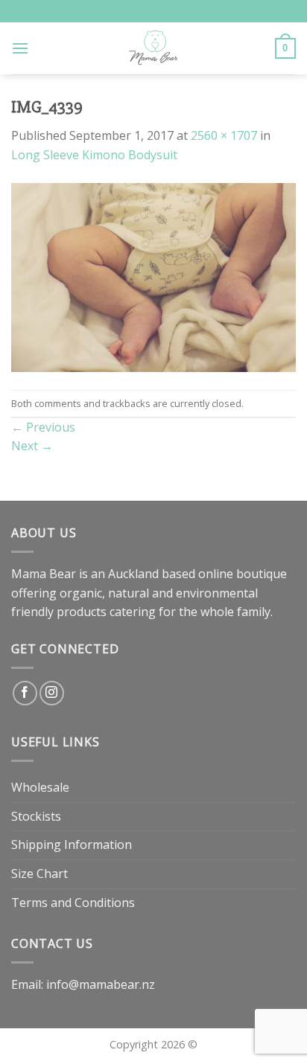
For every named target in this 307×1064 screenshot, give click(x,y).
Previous (43, 427)
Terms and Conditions (73, 902)
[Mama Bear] (154, 48)
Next (32, 446)
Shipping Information (71, 844)
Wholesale (40, 787)
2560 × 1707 (224, 135)
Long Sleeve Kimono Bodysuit (94, 155)
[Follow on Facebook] (25, 693)
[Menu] (20, 48)
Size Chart (39, 873)
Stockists (36, 816)
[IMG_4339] (153, 276)
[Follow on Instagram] (51, 693)
